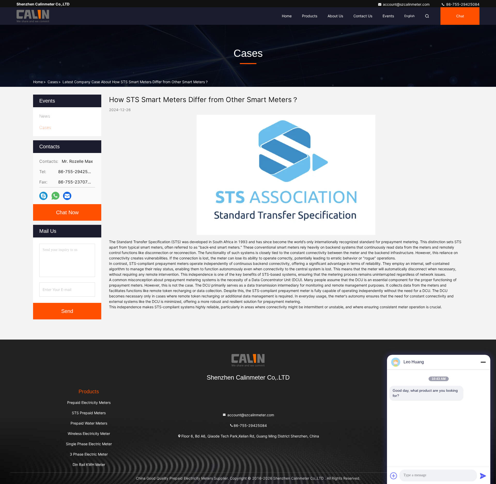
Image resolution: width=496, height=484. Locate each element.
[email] (67, 196)
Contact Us (362, 16)
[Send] (483, 475)
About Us (335, 16)
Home (287, 16)
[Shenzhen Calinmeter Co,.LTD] (33, 16)
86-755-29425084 (462, 4)
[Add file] (393, 475)
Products (309, 16)
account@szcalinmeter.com (407, 4)
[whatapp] (55, 196)
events (388, 16)
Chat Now (67, 212)
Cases (53, 82)
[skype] (43, 196)
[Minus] (483, 362)
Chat (460, 16)
